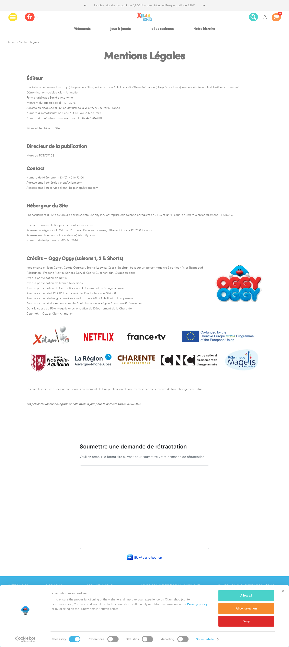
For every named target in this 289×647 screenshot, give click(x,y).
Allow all (246, 595)
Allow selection (246, 608)
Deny (246, 621)
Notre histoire (204, 29)
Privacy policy (197, 604)
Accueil (12, 42)
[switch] (113, 639)
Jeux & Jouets (120, 29)
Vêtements (82, 29)
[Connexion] (265, 17)
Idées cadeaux (162, 29)
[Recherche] (253, 17)
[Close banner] (283, 591)
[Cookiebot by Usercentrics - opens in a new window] (25, 639)
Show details (205, 639)
